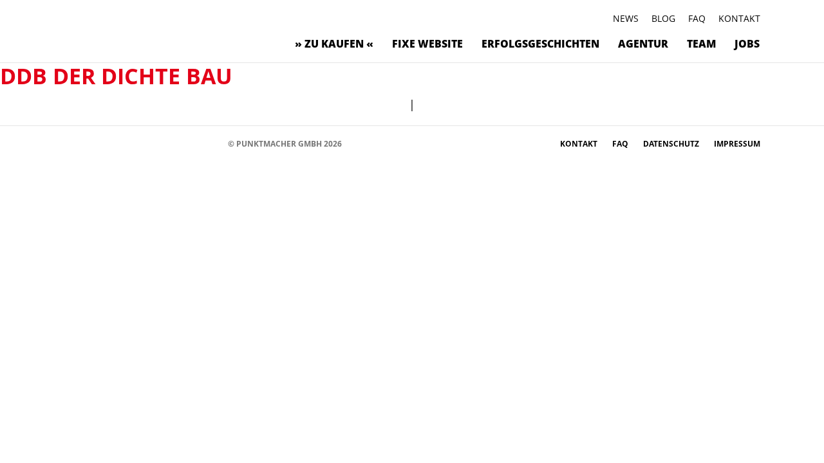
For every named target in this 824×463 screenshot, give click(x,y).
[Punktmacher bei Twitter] (115, 143)
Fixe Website (427, 44)
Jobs (747, 44)
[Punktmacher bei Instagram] (96, 143)
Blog (663, 18)
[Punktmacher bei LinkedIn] (193, 143)
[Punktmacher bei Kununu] (154, 143)
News (626, 18)
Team (701, 44)
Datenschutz (672, 143)
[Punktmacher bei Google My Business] (212, 143)
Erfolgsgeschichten (540, 44)
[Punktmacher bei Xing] (173, 143)
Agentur (643, 44)
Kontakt (739, 18)
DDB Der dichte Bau (116, 76)
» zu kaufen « (334, 44)
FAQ (697, 18)
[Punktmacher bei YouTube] (135, 143)
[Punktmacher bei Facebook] (77, 143)
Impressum (737, 143)
